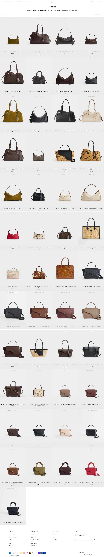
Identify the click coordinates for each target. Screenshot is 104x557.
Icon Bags (36, 10)
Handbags (43, 10)
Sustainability (11, 535)
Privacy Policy (33, 545)
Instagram (54, 535)
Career (10, 543)
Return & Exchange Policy (35, 539)
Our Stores (10, 541)
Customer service (35, 531)
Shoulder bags (73, 10)
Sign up (76, 531)
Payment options (33, 535)
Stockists (32, 541)
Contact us (32, 533)
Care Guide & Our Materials (13, 537)
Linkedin (54, 537)
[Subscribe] (94, 539)
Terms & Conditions (34, 543)
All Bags (30, 10)
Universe (10, 547)
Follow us (55, 531)
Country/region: (81, 552)
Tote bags (56, 10)
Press (9, 545)
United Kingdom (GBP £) (87, 554)
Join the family (55, 539)
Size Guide (10, 539)
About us (11, 531)
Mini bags (50, 10)
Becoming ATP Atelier (12, 533)
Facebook (54, 533)
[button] (97, 2)
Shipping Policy (33, 537)
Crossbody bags (64, 10)
